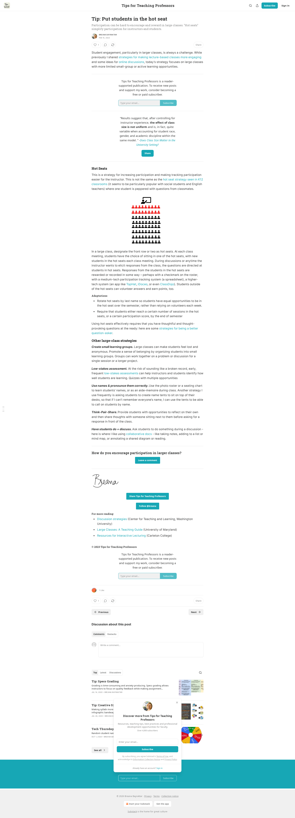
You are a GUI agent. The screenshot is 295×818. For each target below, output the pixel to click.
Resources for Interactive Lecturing (121, 535)
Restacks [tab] (111, 634)
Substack (132, 811)
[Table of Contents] (3, 409)
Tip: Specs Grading (105, 681)
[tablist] (105, 634)
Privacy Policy (171, 759)
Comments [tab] (98, 634)
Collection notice (170, 796)
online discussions (131, 62)
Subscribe (269, 5)
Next (194, 612)
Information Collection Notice (146, 759)
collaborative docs (139, 434)
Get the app (162, 803)
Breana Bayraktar (108, 35)
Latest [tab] (103, 672)
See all (98, 750)
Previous (103, 612)
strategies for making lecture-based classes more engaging (160, 57)
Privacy (147, 796)
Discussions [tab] (115, 672)
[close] (177, 702)
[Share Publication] (257, 5)
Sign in (285, 5)
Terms (156, 796)
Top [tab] (95, 672)
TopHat (131, 284)
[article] (147, 688)
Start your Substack (139, 803)
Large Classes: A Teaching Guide (120, 529)
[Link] (87, 168)
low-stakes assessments (121, 373)
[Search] (250, 5)
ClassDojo (167, 284)
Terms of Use (162, 756)
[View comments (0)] (105, 45)
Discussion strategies (112, 519)
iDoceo (143, 284)
